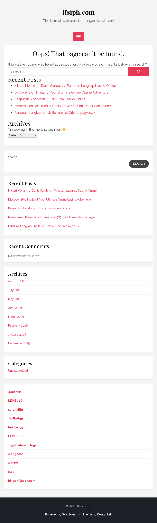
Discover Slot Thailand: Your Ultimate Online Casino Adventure (61, 92)
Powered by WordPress (61, 514)
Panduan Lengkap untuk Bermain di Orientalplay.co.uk (54, 113)
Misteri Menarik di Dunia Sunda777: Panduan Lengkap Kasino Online (65, 86)
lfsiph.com (78, 12)
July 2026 (14, 290)
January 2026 (17, 334)
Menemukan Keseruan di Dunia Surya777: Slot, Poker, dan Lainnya (63, 106)
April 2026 (15, 307)
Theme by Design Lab (97, 514)
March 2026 (16, 316)
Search (12, 157)
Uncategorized (18, 370)
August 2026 (16, 281)
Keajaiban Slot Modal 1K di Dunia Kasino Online (49, 99)
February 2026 (18, 325)
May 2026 (14, 299)
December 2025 (19, 343)
